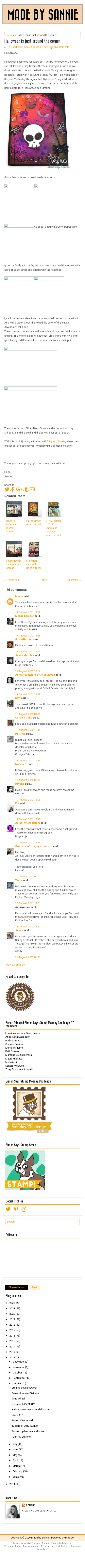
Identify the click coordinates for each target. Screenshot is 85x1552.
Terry (18, 880)
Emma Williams (14, 1047)
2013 (12, 1351)
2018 (12, 1324)
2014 (12, 1346)
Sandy (19, 930)
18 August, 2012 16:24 (27, 760)
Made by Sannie (40, 1537)
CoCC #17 (17, 1414)
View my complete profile (39, 1511)
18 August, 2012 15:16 (27, 729)
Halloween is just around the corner (32, 40)
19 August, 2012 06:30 (27, 779)
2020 (12, 1313)
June (16, 1449)
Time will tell (19, 1398)
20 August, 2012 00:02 (27, 876)
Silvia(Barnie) (24, 639)
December (19, 1361)
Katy (18, 697)
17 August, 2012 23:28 (27, 694)
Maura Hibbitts (13, 1058)
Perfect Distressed (22, 1420)
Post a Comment (15, 964)
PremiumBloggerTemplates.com (21, 1546)
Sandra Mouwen (14, 1065)
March (16, 1465)
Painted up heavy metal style (28, 1431)
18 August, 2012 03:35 (27, 714)
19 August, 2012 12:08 (27, 799)
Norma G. (21, 764)
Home (9, 35)
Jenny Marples (24, 655)
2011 (12, 1483)
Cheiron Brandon (14, 1044)
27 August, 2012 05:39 (27, 957)
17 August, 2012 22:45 (27, 651)
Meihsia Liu (11, 1062)
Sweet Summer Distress (25, 1393)
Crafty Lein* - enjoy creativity (33, 846)
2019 (12, 1319)
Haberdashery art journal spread (13, 564)
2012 (12, 1357)
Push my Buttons (21, 1436)
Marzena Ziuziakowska (18, 1054)
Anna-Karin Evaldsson (17, 1036)
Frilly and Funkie (56, 441)
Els (17, 803)
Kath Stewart (12, 1051)
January (17, 1476)
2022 (12, 1302)
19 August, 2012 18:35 (27, 819)
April (16, 1460)
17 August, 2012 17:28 (27, 612)
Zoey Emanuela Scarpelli (19, 1069)
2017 (12, 1330)
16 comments (61, 46)
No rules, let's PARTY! (23, 1404)
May (15, 1454)
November (19, 1367)
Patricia (20, 733)
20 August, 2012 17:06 (27, 903)
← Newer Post (11, 579)
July (15, 1444)
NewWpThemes (32, 1543)
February (18, 1471)
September (19, 1377)
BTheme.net (47, 1546)
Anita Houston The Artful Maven (35, 674)
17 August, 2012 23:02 (27, 671)
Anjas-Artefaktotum (27, 822)
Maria (19, 596)
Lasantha (67, 1543)
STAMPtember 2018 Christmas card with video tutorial (53, 528)
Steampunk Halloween (24, 1387)
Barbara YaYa (12, 1040)
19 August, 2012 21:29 (27, 842)
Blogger (69, 1537)
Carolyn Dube (23, 717)
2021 (12, 1308)
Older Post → (74, 579)
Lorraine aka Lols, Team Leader (23, 1033)
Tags (34, 1287)
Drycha (19, 783)
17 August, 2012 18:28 (27, 635)
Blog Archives (16, 1287)
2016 (12, 1335)
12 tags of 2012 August (25, 1425)
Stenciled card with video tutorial (33, 564)
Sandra (31, 1505)
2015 (12, 1341)
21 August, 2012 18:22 (27, 926)
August (17, 1383)
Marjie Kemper (24, 615)
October (18, 1372)
